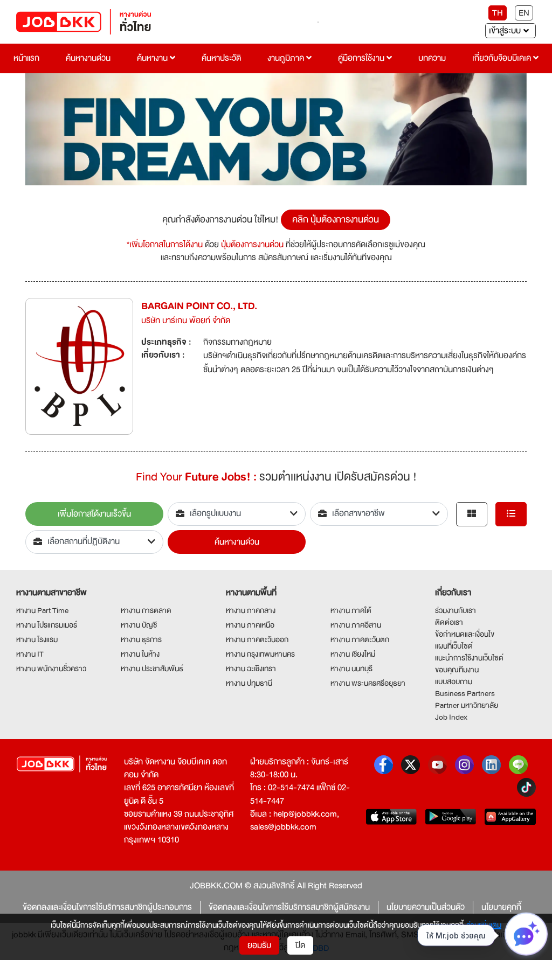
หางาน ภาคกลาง (250, 610)
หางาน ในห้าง (140, 654)
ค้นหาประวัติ (221, 58)
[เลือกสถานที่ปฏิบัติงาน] (94, 542)
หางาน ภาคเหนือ (250, 625)
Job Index (451, 717)
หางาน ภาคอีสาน (355, 625)
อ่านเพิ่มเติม (483, 925)
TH (497, 13)
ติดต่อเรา (449, 622)
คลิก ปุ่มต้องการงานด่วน (335, 219)
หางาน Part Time (42, 610)
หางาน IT (30, 654)
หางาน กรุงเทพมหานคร (260, 654)
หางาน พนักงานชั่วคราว (51, 668)
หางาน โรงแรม (37, 639)
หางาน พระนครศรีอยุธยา (367, 683)
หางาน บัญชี (139, 625)
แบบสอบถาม (453, 681)
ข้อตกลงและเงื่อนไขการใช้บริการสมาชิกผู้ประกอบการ (107, 907)
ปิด (300, 945)
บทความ (432, 58)
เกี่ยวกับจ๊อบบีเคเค (502, 58)
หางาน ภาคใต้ (350, 610)
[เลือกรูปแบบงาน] (237, 514)
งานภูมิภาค (286, 58)
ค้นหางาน (153, 58)
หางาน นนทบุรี (351, 668)
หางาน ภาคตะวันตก (359, 639)
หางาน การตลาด (146, 610)
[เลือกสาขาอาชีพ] (379, 514)
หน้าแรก (26, 58)
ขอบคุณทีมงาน (457, 670)
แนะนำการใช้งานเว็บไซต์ (469, 658)
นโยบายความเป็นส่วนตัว (426, 907)
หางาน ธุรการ (141, 639)
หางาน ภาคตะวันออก (257, 639)
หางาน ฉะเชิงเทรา (251, 668)
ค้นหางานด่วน (88, 58)
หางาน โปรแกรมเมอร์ (46, 625)
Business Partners (465, 693)
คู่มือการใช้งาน (362, 58)
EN (524, 13)
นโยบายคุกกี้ (501, 907)
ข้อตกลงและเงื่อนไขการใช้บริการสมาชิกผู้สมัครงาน (289, 907)
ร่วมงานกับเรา (455, 610)
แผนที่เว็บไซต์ (454, 646)
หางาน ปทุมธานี (249, 683)
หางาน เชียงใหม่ (352, 654)
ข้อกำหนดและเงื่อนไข (464, 634)
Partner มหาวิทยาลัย (466, 705)
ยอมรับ (259, 945)
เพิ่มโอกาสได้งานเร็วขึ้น (94, 514)
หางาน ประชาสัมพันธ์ (152, 668)
